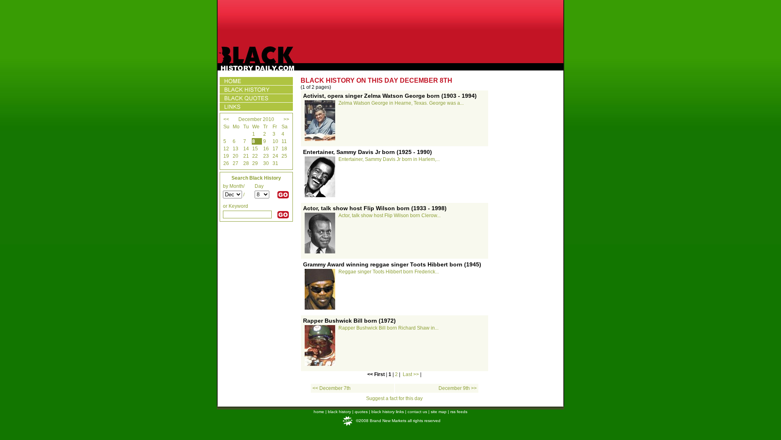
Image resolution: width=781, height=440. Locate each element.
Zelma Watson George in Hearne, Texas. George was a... (401, 103)
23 (266, 156)
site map (439, 411)
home (319, 411)
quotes (361, 411)
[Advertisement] (390, 23)
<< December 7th (331, 388)
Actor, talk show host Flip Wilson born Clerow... (389, 215)
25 (284, 156)
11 (284, 141)
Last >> (411, 374)
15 (255, 149)
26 (226, 163)
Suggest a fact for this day (394, 398)
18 (284, 149)
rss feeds (458, 411)
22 (255, 156)
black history (339, 411)
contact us (417, 411)
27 (235, 163)
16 (266, 149)
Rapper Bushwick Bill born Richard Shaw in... (388, 328)
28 (246, 163)
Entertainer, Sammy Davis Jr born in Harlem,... (389, 159)
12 (226, 149)
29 (255, 163)
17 (275, 149)
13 (235, 149)
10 (275, 141)
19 (226, 156)
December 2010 (256, 119)
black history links (387, 411)
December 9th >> (457, 388)
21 (246, 156)
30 (266, 163)
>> (286, 119)
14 (246, 149)
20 (235, 156)
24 (275, 156)
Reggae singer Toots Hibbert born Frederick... (388, 272)
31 (275, 163)
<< (226, 119)
